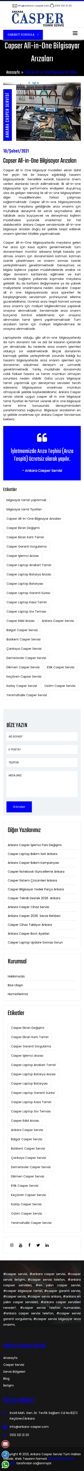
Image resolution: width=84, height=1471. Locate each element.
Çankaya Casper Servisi (24, 649)
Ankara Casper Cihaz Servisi (28, 907)
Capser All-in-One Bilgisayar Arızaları (33, 518)
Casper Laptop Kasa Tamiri (26, 602)
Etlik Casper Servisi (60, 667)
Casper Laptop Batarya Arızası (28, 574)
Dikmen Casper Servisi (23, 667)
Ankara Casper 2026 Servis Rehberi (34, 916)
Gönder (19, 807)
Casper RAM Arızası (20, 621)
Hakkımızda (16, 976)
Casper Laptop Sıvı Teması (26, 611)
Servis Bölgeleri (14, 1371)
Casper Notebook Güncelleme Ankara (36, 871)
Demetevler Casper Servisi (26, 658)
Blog (6, 1378)
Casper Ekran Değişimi (23, 528)
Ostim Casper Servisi (59, 686)
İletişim (8, 1385)
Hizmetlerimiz (18, 994)
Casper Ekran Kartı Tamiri (25, 537)
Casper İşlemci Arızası (22, 556)
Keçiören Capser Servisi (23, 676)
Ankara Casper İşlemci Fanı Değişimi (35, 845)
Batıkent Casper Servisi (23, 639)
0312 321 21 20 (63, 5)
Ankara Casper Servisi (58, 621)
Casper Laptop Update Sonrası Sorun (35, 942)
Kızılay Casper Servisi (21, 686)
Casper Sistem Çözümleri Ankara (32, 880)
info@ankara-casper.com (33, 5)
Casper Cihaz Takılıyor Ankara (30, 925)
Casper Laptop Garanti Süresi (28, 593)
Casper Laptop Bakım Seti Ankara (32, 854)
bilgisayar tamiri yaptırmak (26, 500)
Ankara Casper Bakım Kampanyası (33, 863)
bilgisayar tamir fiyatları (24, 509)
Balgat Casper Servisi (22, 630)
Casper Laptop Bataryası (24, 583)
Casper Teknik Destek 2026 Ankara (34, 898)
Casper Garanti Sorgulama (26, 546)
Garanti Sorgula (21, 34)
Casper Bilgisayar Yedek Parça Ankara (36, 889)
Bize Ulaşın (15, 985)
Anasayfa (13, 72)
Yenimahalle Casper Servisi (26, 695)
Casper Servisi (13, 1365)
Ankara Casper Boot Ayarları (28, 933)
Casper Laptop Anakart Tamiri (28, 565)
